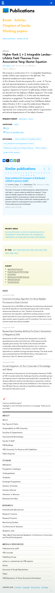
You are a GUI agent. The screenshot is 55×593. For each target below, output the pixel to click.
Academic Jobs (8, 531)
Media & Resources (13, 544)
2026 (19, 250)
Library (5, 565)
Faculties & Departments (12, 432)
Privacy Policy (35, 587)
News (5, 290)
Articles (20, 20)
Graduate (6, 477)
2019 (7, 253)
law (31, 234)
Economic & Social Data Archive (15, 569)
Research (8, 505)
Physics (30, 119)
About (6, 415)
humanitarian (10, 234)
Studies (7, 460)
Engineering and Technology (18, 271)
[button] (5, 173)
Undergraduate (9, 473)
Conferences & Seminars (13, 526)
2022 (36, 250)
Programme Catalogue (12, 469)
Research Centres (10, 514)
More (16, 253)
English (16, 124)
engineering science (36, 232)
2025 (23, 250)
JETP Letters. (7, 66)
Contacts (17, 587)
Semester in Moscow (11, 494)
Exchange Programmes (11, 481)
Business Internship (10, 498)
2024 (28, 250)
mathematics (10, 237)
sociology (18, 237)
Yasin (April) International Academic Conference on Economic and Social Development (27, 536)
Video (5, 574)
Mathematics (23, 119)
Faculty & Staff (9, 441)
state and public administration (34, 237)
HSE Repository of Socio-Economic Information (22, 578)
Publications (22, 10)
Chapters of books (16, 25)
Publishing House (9, 557)
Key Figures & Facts (10, 424)
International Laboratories (13, 509)
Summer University (10, 486)
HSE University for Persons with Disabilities (20, 449)
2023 (32, 250)
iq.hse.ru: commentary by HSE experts (18, 561)
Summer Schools (9, 490)
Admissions (7, 464)
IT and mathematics (22, 234)
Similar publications (20, 168)
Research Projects (10, 518)
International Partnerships (13, 436)
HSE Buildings (8, 445)
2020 (45, 250)
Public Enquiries (9, 453)
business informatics (12, 232)
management (38, 234)
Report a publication (9, 39)
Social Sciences (13, 282)
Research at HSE (22, 39)
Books (7, 20)
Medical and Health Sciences (18, 277)
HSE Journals (8, 552)
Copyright (26, 587)
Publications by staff (11, 548)
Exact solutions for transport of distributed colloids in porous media (25, 179)
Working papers (15, 31)
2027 (14, 250)
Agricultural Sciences (15, 269)
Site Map (45, 587)
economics (24, 232)
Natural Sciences (14, 279)
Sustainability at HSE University (15, 428)
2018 (11, 253)
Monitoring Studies (10, 522)
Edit (51, 590)
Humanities (12, 274)
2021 (41, 250)
